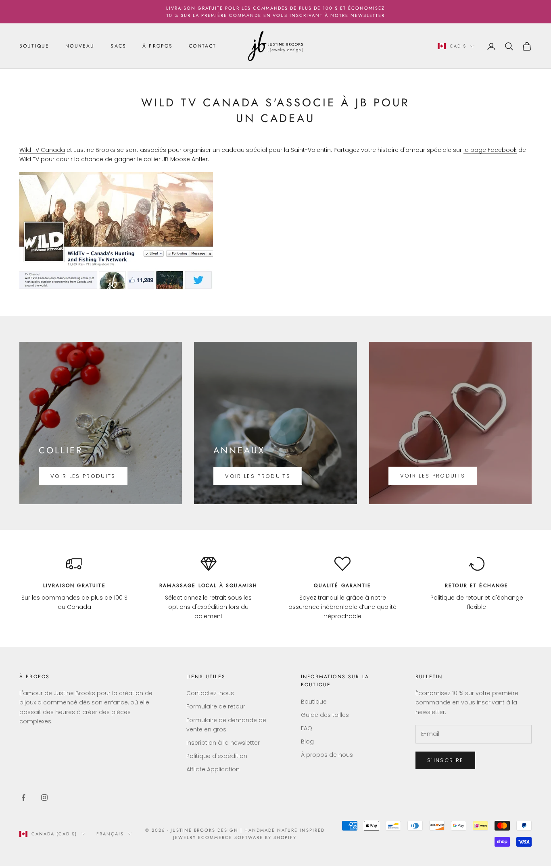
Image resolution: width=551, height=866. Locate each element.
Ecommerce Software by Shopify (247, 837)
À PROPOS (157, 46)
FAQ (306, 728)
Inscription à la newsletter (223, 743)
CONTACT (202, 46)
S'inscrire (445, 760)
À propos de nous (327, 755)
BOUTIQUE (34, 46)
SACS (118, 46)
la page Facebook (490, 150)
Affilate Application (213, 769)
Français (110, 834)
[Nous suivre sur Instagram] (44, 797)
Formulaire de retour (215, 706)
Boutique (314, 702)
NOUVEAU (79, 46)
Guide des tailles (325, 715)
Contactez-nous (210, 693)
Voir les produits (83, 476)
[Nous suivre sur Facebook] (23, 797)
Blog (307, 741)
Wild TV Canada (42, 150)
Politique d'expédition (216, 756)
